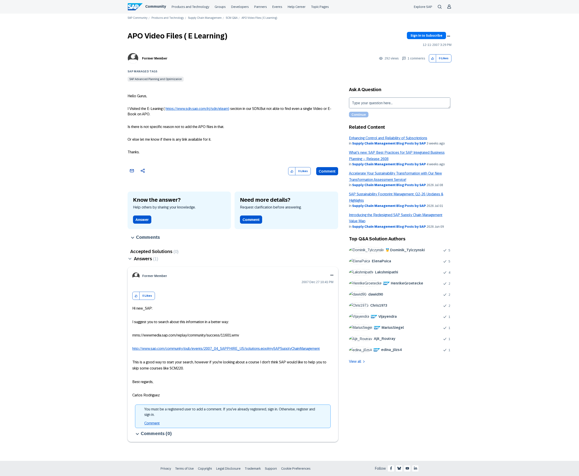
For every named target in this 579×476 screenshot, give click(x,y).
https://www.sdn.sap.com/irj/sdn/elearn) (197, 109)
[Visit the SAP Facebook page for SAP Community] (391, 468)
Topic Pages (320, 7)
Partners (260, 7)
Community (155, 6)
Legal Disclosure (228, 468)
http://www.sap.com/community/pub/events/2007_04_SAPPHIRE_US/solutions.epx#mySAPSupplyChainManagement (226, 348)
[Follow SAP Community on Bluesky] (399, 468)
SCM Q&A (231, 18)
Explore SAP (423, 7)
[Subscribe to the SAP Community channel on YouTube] (407, 468)
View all (355, 361)
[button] (432, 58)
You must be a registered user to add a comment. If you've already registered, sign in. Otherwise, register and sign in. (229, 412)
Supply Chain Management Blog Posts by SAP (389, 143)
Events (277, 7)
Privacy (166, 468)
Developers (240, 7)
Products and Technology (190, 7)
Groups (220, 7)
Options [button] (448, 36)
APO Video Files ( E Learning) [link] (259, 18)
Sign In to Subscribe (426, 35)
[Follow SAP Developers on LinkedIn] (415, 468)
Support (271, 468)
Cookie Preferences (296, 468)
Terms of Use (184, 468)
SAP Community (137, 18)
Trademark (253, 468)
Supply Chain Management (205, 18)
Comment (327, 171)
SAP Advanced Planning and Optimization (155, 79)
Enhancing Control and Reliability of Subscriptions (388, 138)
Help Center (297, 7)
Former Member (154, 58)
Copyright (205, 468)
